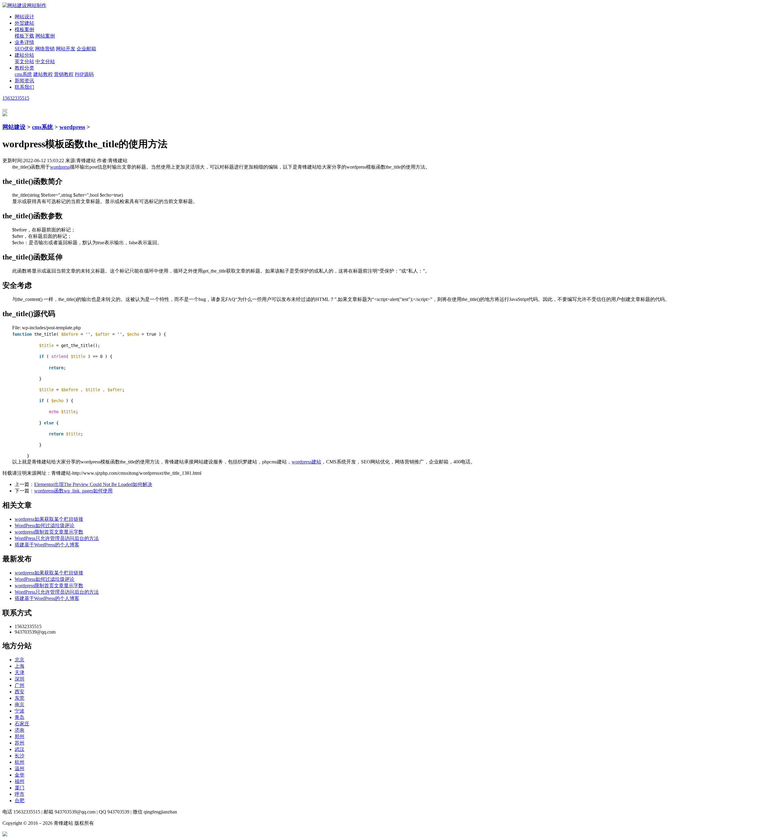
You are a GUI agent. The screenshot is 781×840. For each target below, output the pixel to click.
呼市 (19, 794)
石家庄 (22, 723)
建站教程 (43, 74)
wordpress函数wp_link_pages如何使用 (73, 490)
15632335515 (15, 98)
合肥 (19, 800)
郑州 (19, 736)
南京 (19, 704)
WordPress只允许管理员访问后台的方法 (57, 538)
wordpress (72, 127)
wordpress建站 (306, 461)
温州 (19, 768)
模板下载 (24, 35)
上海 (19, 666)
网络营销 (45, 48)
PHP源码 (84, 74)
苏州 (19, 742)
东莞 (19, 698)
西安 (19, 691)
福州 (19, 781)
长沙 (19, 755)
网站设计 (24, 16)
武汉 (19, 749)
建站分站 (24, 55)
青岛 (19, 717)
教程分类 (24, 67)
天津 (19, 672)
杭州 (19, 762)
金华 (19, 774)
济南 (19, 730)
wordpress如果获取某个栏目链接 (49, 519)
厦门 (19, 787)
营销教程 (64, 74)
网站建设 (14, 127)
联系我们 (24, 87)
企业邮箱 (86, 48)
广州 (19, 685)
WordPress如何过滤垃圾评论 (44, 525)
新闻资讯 (24, 80)
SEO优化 (24, 48)
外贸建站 (24, 23)
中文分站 (45, 61)
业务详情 (24, 42)
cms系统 (23, 74)
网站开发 (65, 48)
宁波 (19, 710)
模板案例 (24, 29)
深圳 (19, 678)
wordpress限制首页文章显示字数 (49, 531)
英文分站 (24, 61)
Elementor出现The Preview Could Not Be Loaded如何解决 (93, 484)
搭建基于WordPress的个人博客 (47, 544)
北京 (19, 659)
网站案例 (45, 35)
